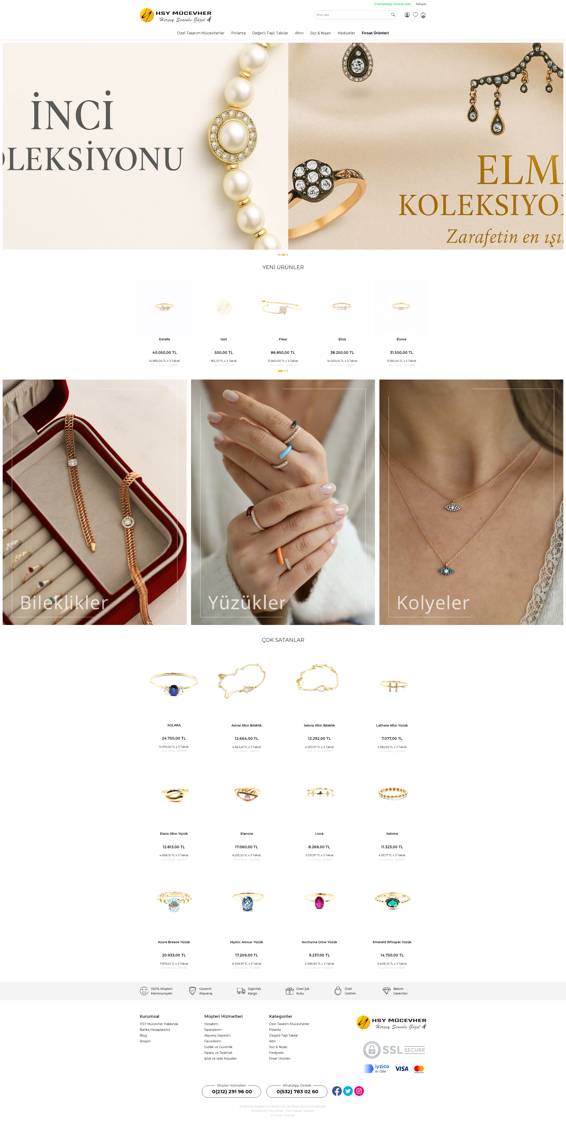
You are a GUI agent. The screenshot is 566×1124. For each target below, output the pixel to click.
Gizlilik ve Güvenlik (218, 1047)
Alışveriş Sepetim (217, 1035)
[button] (279, 255)
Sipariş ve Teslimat (218, 1053)
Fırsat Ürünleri (279, 1058)
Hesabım (211, 1024)
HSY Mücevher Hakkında (159, 1024)
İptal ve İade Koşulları (220, 1058)
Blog (143, 1035)
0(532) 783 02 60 (297, 1092)
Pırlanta (275, 1030)
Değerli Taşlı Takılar (283, 1035)
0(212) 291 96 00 (232, 1092)
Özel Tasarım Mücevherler (289, 1024)
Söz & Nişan (278, 1047)
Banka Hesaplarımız (155, 1030)
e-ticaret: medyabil (283, 1115)
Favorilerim (212, 1041)
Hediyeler (276, 1053)
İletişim (421, 4)
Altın (272, 1041)
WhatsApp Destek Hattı (394, 4)
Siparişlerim (213, 1030)
